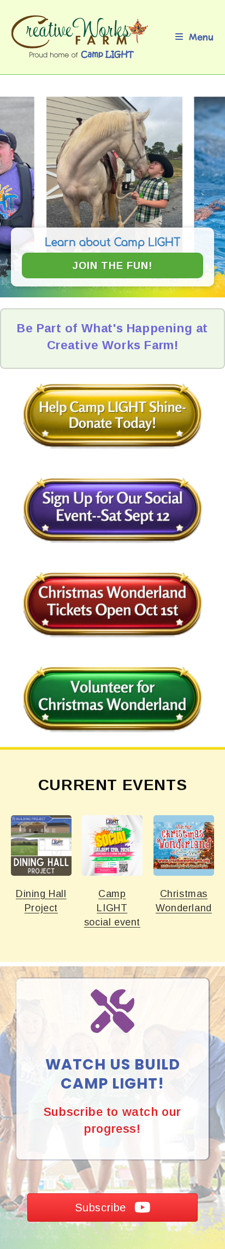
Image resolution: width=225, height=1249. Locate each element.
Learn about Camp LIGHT (113, 242)
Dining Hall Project (40, 845)
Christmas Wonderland (183, 845)
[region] (112, 191)
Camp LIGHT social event (112, 845)
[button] (112, 191)
